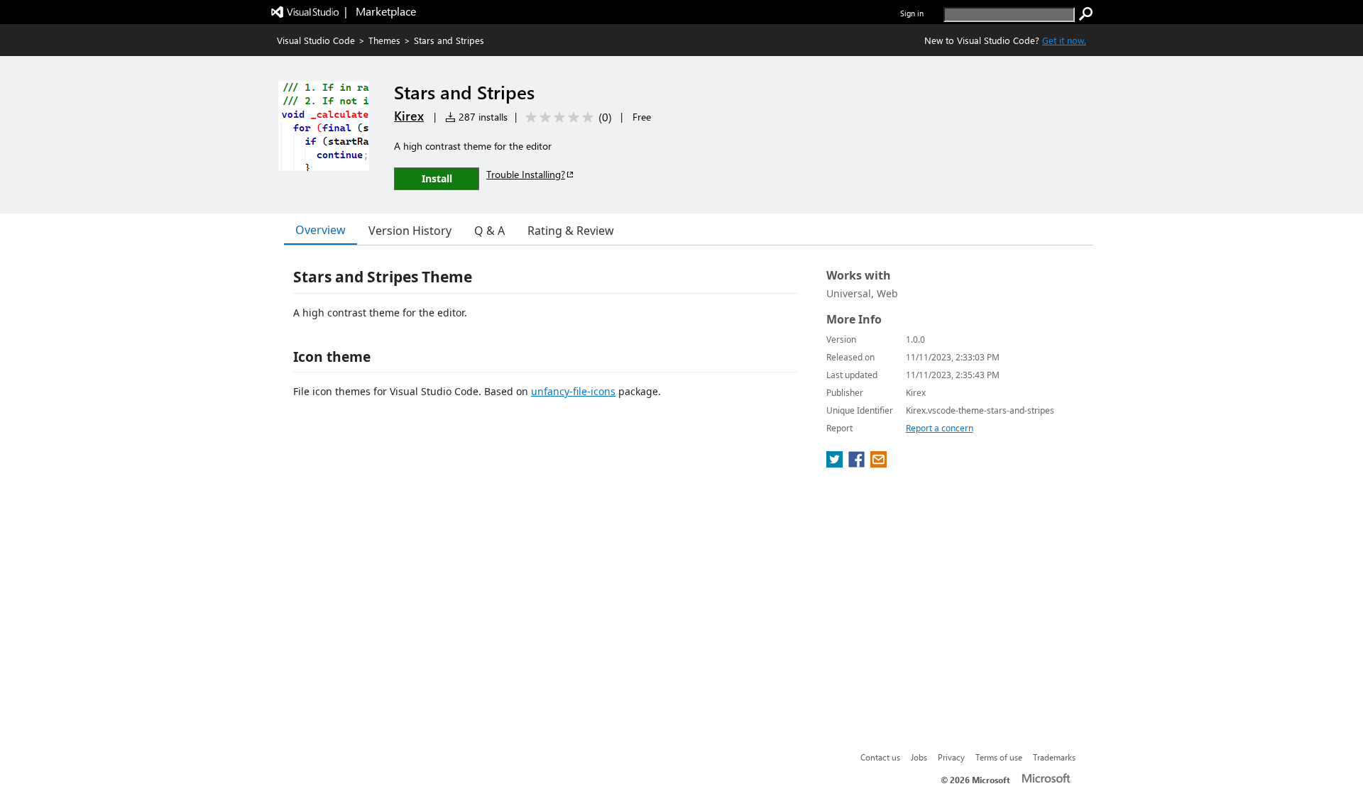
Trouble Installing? (525, 174)
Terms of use (998, 757)
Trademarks (1054, 757)
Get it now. (1064, 40)
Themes (384, 40)
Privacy (951, 757)
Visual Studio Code (316, 40)
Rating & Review (570, 230)
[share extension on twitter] (836, 463)
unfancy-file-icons (573, 391)
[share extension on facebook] (858, 463)
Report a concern (939, 428)
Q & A (489, 230)
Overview (320, 230)
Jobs (919, 757)
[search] (1086, 14)
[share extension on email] (878, 463)
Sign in (912, 13)
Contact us (880, 757)
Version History (409, 230)
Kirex (409, 115)
